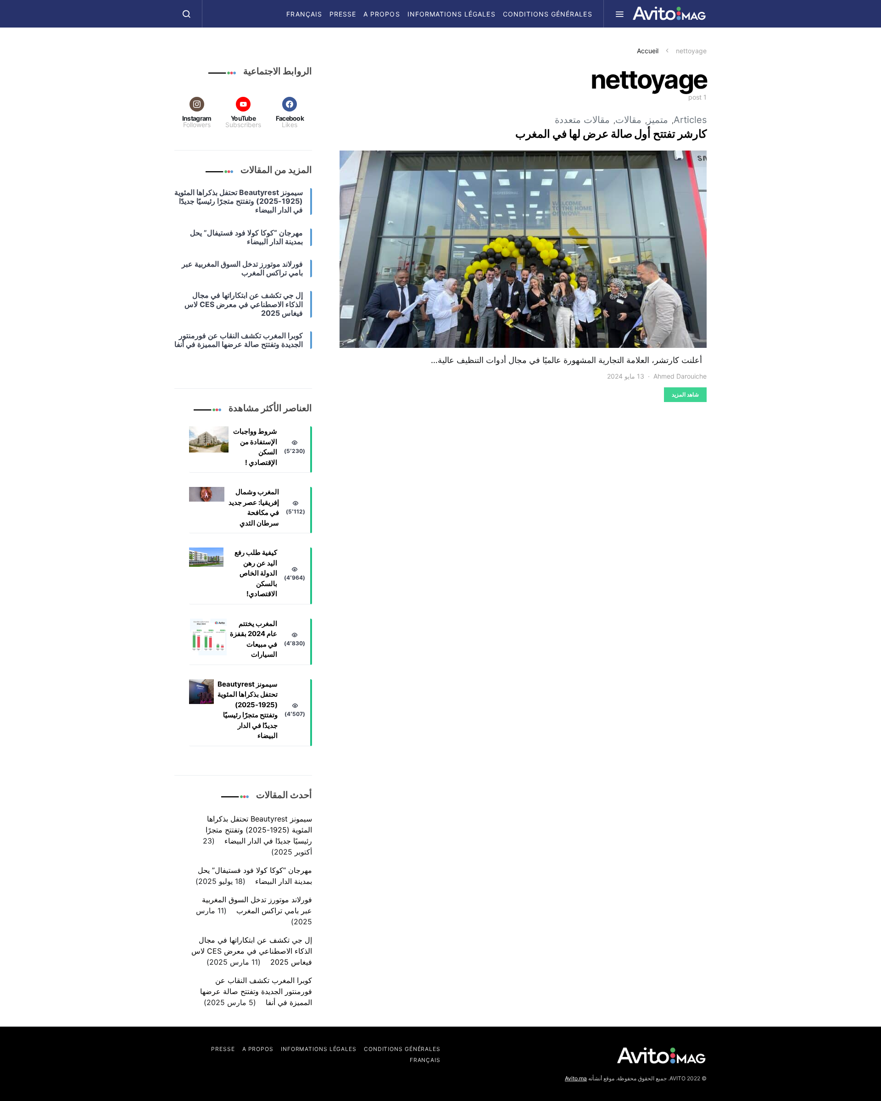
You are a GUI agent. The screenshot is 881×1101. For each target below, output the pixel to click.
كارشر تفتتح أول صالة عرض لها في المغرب (611, 133)
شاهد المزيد (685, 394)
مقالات (628, 119)
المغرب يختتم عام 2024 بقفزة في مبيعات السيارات (253, 639)
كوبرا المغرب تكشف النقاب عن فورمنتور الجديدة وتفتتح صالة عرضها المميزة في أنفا (256, 991)
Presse (342, 14)
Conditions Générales (547, 14)
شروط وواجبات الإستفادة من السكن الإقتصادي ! (255, 447)
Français (304, 14)
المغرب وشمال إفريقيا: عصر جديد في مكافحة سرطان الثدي (254, 507)
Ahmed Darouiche (680, 376)
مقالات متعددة (582, 119)
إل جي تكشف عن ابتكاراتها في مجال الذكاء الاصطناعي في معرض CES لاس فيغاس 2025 (251, 951)
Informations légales (451, 14)
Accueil (647, 51)
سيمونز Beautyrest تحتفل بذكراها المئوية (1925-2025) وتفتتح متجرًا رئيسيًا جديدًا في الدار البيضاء (247, 710)
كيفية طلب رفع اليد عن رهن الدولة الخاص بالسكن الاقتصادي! (255, 573)
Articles (690, 119)
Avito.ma (576, 1078)
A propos (381, 14)
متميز (657, 119)
